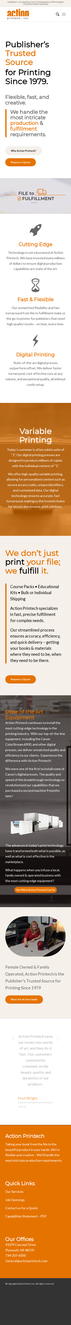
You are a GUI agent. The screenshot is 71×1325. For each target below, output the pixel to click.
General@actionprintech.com (26, 1261)
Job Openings (15, 1200)
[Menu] (64, 14)
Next (57, 1038)
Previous (13, 1038)
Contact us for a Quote (21, 1208)
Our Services (14, 1192)
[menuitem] (55, 14)
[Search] (55, 14)
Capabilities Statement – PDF (26, 1216)
